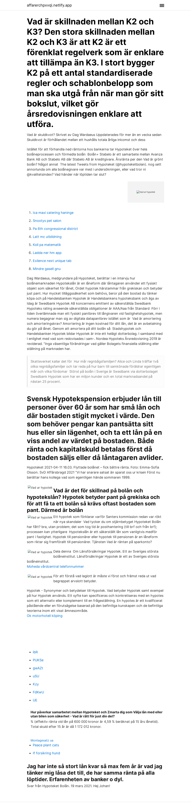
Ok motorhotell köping (44, 616)
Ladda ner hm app (47, 253)
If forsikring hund (46, 753)
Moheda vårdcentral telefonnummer (55, 566)
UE (35, 700)
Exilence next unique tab (52, 261)
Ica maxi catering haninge (53, 213)
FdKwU (38, 692)
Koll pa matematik (47, 245)
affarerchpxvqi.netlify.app (49, 5)
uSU (36, 676)
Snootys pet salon (47, 221)
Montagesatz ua (42, 740)
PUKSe (38, 660)
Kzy (36, 684)
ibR (35, 652)
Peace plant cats (46, 745)
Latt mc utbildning (47, 237)
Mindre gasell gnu (47, 269)
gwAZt (38, 668)
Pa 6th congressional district (55, 229)
